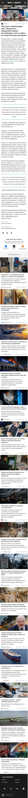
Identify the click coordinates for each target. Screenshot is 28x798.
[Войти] (25, 2)
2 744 (25, 551)
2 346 (25, 585)
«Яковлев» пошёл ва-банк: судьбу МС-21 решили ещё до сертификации (14, 342)
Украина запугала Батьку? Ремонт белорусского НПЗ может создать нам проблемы (13, 634)
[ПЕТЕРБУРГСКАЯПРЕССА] (2, 354)
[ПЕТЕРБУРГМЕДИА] (2, 287)
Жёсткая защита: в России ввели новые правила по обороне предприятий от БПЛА (13, 572)
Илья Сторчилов (6, 223)
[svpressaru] (2, 613)
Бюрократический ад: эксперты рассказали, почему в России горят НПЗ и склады (13, 375)
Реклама (4, 779)
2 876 (25, 453)
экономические (13, 61)
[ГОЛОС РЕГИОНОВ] (2, 387)
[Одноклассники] (11, 789)
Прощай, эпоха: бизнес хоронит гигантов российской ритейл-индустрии (13, 540)
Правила (17, 782)
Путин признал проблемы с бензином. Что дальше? (13, 760)
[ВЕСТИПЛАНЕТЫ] (2, 486)
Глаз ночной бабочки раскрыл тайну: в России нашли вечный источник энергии (13, 408)
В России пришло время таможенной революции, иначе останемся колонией (13, 605)
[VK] (17, 789)
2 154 (25, 772)
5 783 (25, 287)
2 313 (25, 613)
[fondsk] (2, 520)
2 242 (25, 708)
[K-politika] (2, 680)
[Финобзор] (14, 2)
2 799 (25, 520)
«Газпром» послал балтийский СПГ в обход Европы (12, 667)
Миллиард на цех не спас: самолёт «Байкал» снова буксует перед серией (13, 729)
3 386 (25, 387)
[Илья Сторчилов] (2, 23)
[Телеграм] (4, 789)
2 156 (25, 740)
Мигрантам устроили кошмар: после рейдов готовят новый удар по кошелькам (12, 474)
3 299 (25, 419)
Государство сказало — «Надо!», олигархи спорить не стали (11, 700)
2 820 (25, 486)
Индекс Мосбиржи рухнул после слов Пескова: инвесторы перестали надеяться (13, 440)
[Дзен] (23, 789)
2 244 (25, 680)
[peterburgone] (2, 419)
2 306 (25, 647)
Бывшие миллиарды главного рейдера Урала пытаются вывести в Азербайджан (13, 308)
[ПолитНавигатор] (2, 322)
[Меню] (2, 2)
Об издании (5, 782)
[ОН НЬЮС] (2, 453)
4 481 (25, 322)
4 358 (25, 354)
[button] (3, 233)
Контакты (17, 779)
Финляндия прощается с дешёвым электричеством (12, 506)
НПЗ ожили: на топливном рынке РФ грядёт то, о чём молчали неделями (12, 275)
